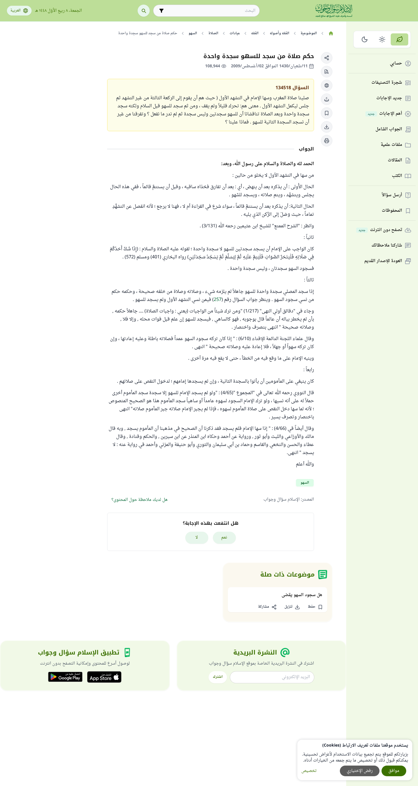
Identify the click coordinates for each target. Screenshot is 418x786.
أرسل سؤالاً (392, 195)
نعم (224, 537)
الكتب (397, 176)
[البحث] (144, 11)
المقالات (395, 161)
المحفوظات (392, 211)
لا (196, 537)
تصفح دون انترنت (380, 230)
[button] (326, 58)
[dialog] (354, 760)
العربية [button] (15, 10)
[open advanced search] (161, 11)
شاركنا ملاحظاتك (386, 246)
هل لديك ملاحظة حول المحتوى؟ (139, 500)
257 (217, 299)
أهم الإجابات (385, 114)
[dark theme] (364, 39)
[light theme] (382, 39)
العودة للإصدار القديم (383, 261)
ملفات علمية (391, 145)
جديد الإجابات (389, 98)
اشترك (218, 677)
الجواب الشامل (388, 129)
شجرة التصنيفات (386, 83)
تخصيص (309, 771)
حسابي (396, 64)
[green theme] (399, 39)
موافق (393, 771)
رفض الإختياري (360, 771)
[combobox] (210, 11)
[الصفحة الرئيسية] (331, 33)
